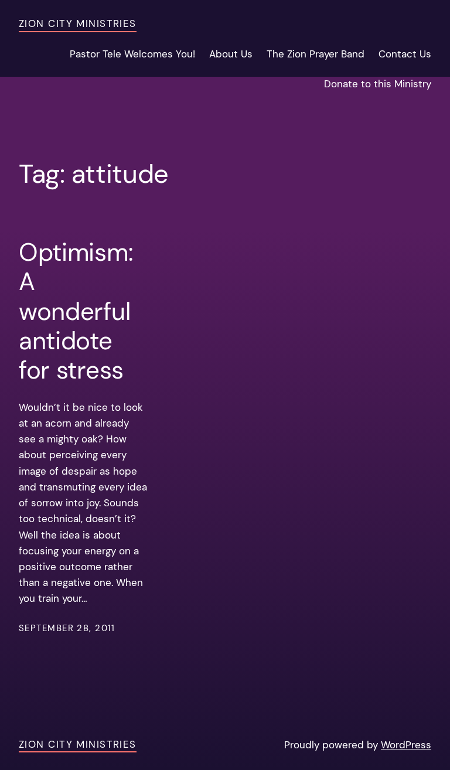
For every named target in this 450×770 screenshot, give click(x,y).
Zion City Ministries (78, 23)
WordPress (406, 744)
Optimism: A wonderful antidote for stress (75, 312)
